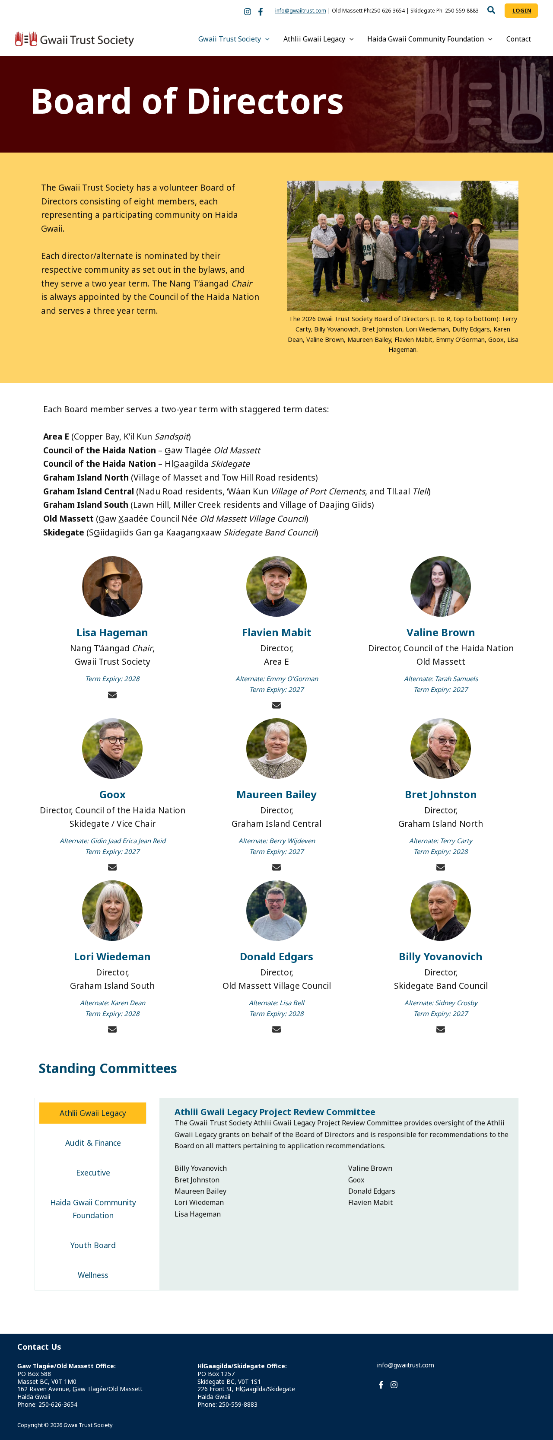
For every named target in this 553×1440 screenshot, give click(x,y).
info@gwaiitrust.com (300, 10)
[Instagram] (247, 12)
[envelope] (112, 695)
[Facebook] (260, 12)
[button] (491, 11)
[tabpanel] (343, 1163)
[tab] (92, 1113)
